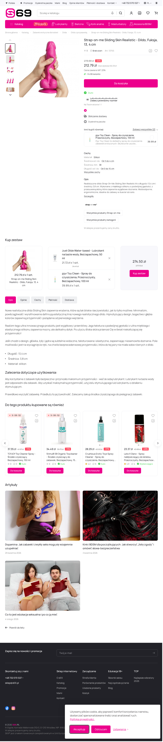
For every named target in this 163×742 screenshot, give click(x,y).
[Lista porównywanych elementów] (139, 13)
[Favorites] (147, 13)
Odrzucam (98, 729)
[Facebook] (7, 708)
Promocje (61, 687)
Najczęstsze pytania (118, 682)
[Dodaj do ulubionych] (156, 50)
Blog (110, 687)
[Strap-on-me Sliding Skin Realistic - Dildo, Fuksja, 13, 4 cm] (49, 67)
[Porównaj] (150, 50)
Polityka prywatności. (80, 719)
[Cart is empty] (156, 13)
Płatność (53, 299)
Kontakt (61, 698)
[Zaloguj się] (131, 13)
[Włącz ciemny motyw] (156, 3)
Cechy (37, 299)
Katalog (60, 682)
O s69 (60, 677)
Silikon (97, 157)
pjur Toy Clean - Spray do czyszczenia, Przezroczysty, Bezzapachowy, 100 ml (79, 277)
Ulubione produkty (91, 687)
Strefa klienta (89, 677)
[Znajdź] (121, 13)
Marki (59, 693)
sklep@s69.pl (12, 682)
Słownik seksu (115, 677)
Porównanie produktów (94, 682)
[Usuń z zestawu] (109, 258)
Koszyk (85, 693)
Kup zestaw (139, 273)
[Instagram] (13, 708)
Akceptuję (77, 729)
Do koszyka (121, 83)
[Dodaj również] (152, 137)
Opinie (23, 299)
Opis (10, 299)
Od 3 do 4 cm (108, 161)
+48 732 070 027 (130, 2)
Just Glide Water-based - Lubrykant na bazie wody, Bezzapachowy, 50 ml (83, 254)
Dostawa (69, 299)
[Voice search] (113, 13)
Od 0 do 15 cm (107, 168)
